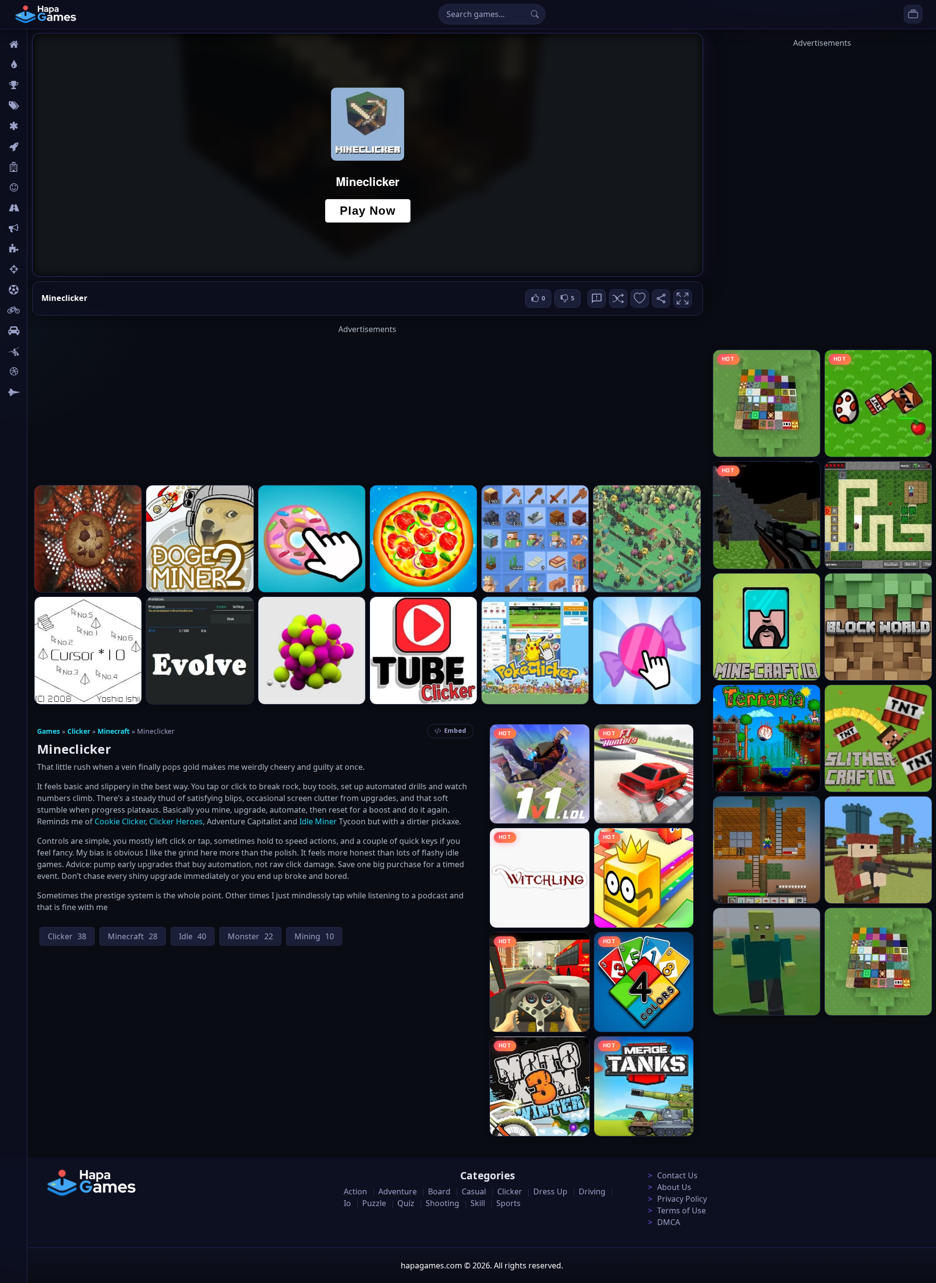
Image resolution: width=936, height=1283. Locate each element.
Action (355, 1191)
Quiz (405, 1203)
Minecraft (114, 731)
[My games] (913, 14)
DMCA (668, 1222)
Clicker (78, 731)
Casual (474, 1191)
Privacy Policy (682, 1198)
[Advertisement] (367, 403)
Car (37, 330)
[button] (618, 298)
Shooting (442, 1203)
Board (42, 167)
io (35, 228)
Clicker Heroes (176, 821)
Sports (508, 1203)
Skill (477, 1203)
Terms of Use (681, 1210)
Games (48, 731)
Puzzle (374, 1203)
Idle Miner (318, 821)
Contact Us (677, 1175)
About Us (674, 1187)
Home (42, 44)
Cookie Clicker (120, 821)
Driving (592, 1191)
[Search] (535, 14)
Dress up (550, 1191)
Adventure (397, 1191)
